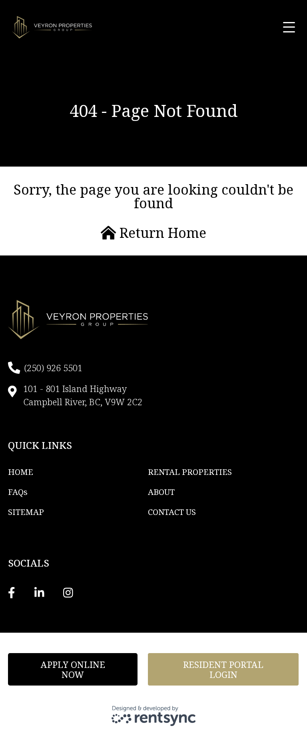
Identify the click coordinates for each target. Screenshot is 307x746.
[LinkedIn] (39, 592)
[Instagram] (68, 592)
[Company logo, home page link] (52, 27)
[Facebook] (11, 592)
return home (161, 232)
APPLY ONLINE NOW (73, 669)
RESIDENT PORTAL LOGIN (223, 669)
